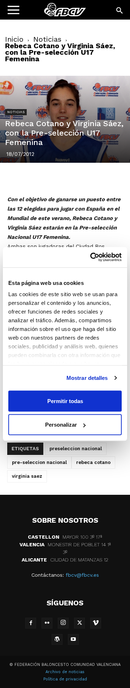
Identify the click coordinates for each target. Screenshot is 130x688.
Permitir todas (65, 401)
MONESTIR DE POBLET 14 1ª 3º (65, 548)
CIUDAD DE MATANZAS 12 (65, 560)
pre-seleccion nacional (39, 462)
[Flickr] (47, 623)
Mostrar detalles (87, 378)
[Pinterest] (56, 177)
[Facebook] (23, 177)
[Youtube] (73, 639)
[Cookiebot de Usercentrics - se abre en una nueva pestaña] (92, 257)
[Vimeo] (95, 623)
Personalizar (61, 425)
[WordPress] (57, 639)
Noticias (47, 39)
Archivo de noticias (65, 672)
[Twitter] (40, 177)
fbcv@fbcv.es (82, 575)
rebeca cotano (93, 462)
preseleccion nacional (75, 448)
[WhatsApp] (90, 177)
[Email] (106, 177)
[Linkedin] (73, 177)
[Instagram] (63, 623)
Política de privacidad (65, 679)
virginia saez (27, 476)
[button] (120, 11)
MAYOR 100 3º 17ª (65, 537)
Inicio (14, 39)
